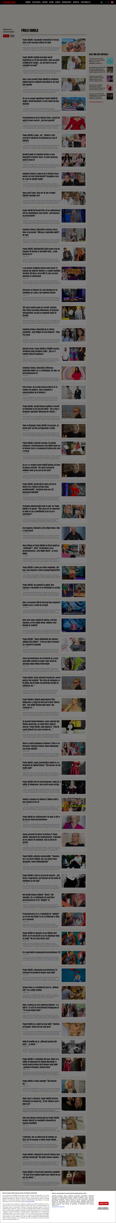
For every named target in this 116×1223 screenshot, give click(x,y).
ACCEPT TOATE (104, 1203)
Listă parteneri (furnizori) (58, 1206)
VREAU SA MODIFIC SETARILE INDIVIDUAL (103, 1208)
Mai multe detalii (30, 1201)
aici (13, 1213)
